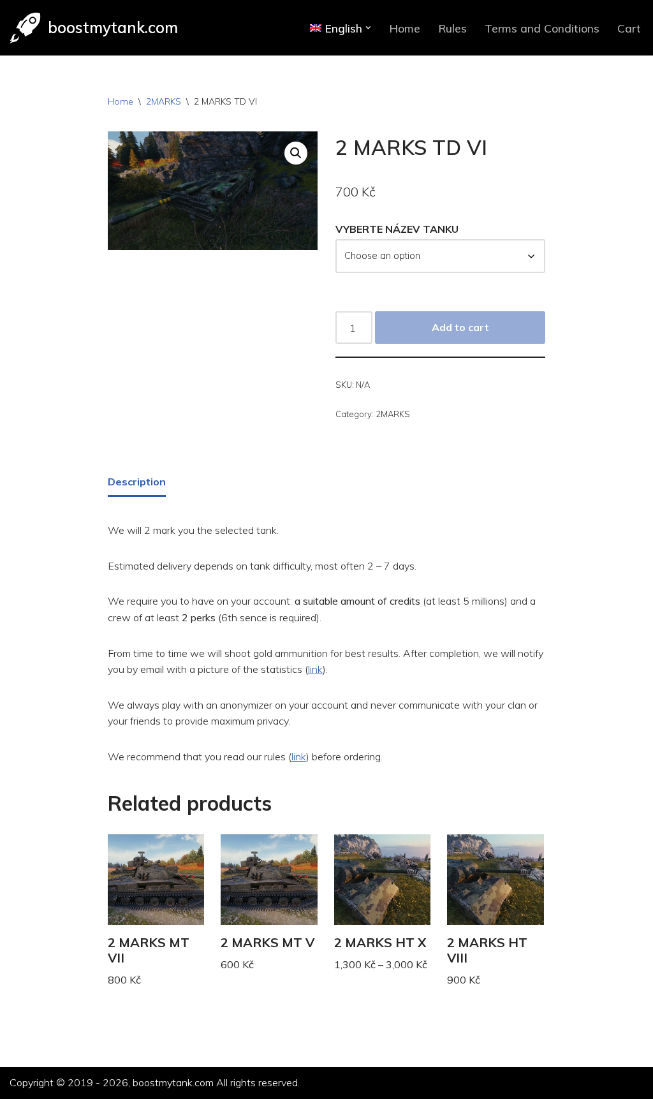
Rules (452, 28)
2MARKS (163, 101)
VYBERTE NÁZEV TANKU (397, 229)
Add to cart (460, 327)
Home (404, 28)
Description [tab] (137, 481)
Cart (629, 28)
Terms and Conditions (542, 28)
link (315, 669)
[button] (368, 28)
